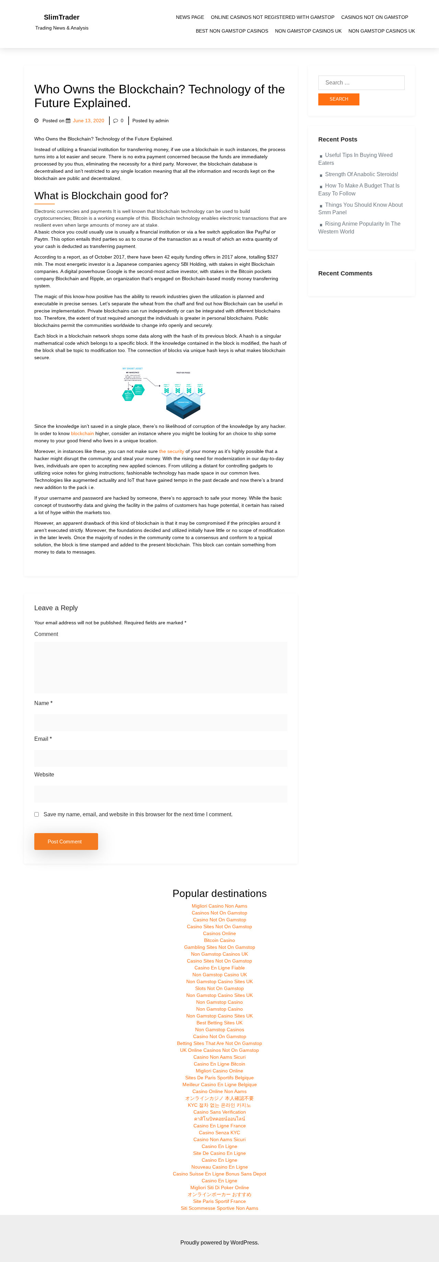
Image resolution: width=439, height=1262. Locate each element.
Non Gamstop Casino (219, 1002)
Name (43, 703)
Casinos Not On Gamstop (374, 17)
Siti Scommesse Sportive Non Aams (219, 1208)
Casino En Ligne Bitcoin (219, 1064)
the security (171, 451)
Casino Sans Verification (219, 1112)
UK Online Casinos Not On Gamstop (219, 1050)
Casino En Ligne (219, 1146)
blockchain (82, 433)
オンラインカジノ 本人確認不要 (219, 1098)
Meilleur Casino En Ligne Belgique (219, 1084)
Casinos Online (219, 933)
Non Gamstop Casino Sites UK (219, 981)
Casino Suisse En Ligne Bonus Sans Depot (219, 1173)
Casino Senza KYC (219, 1132)
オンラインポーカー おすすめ (219, 1194)
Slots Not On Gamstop (219, 988)
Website (44, 774)
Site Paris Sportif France (219, 1201)
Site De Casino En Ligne (219, 1153)
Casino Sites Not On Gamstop (219, 926)
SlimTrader (62, 17)
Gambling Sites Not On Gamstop (219, 947)
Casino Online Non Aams (219, 1091)
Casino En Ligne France (219, 1125)
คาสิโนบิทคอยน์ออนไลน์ (219, 1119)
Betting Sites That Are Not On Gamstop (219, 1043)
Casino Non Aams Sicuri (219, 1057)
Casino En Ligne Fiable (219, 967)
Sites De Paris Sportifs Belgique (219, 1077)
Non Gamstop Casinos (219, 1029)
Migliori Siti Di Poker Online (219, 1187)
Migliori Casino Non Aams (219, 906)
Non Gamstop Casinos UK (308, 31)
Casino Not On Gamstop (219, 919)
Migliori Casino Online (219, 1070)
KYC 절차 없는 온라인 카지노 (219, 1105)
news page (190, 17)
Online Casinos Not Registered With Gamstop (272, 17)
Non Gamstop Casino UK (219, 974)
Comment (46, 634)
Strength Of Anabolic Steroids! (361, 174)
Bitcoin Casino (219, 940)
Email (43, 739)
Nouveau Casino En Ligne (219, 1167)
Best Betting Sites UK (219, 1022)
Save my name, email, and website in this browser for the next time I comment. (138, 814)
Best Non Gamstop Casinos (232, 31)
